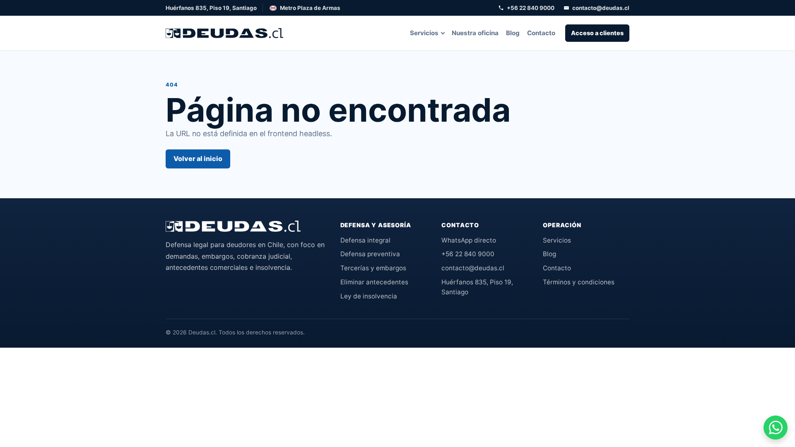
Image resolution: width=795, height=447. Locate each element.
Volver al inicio (197, 158)
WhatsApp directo (468, 240)
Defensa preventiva (370, 254)
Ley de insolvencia (368, 296)
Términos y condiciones (578, 282)
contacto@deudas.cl (600, 8)
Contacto (541, 33)
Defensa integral (365, 240)
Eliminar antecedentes (374, 282)
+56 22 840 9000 (530, 8)
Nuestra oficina (475, 33)
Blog (513, 33)
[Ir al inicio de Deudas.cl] (233, 226)
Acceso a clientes (597, 32)
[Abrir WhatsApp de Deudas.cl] (776, 428)
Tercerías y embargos (373, 268)
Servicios (424, 33)
